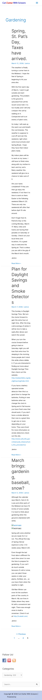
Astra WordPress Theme (26, 697)
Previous (21, 634)
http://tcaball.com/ (20, 616)
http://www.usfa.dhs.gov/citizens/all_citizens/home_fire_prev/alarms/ (21, 442)
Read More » (16, 263)
